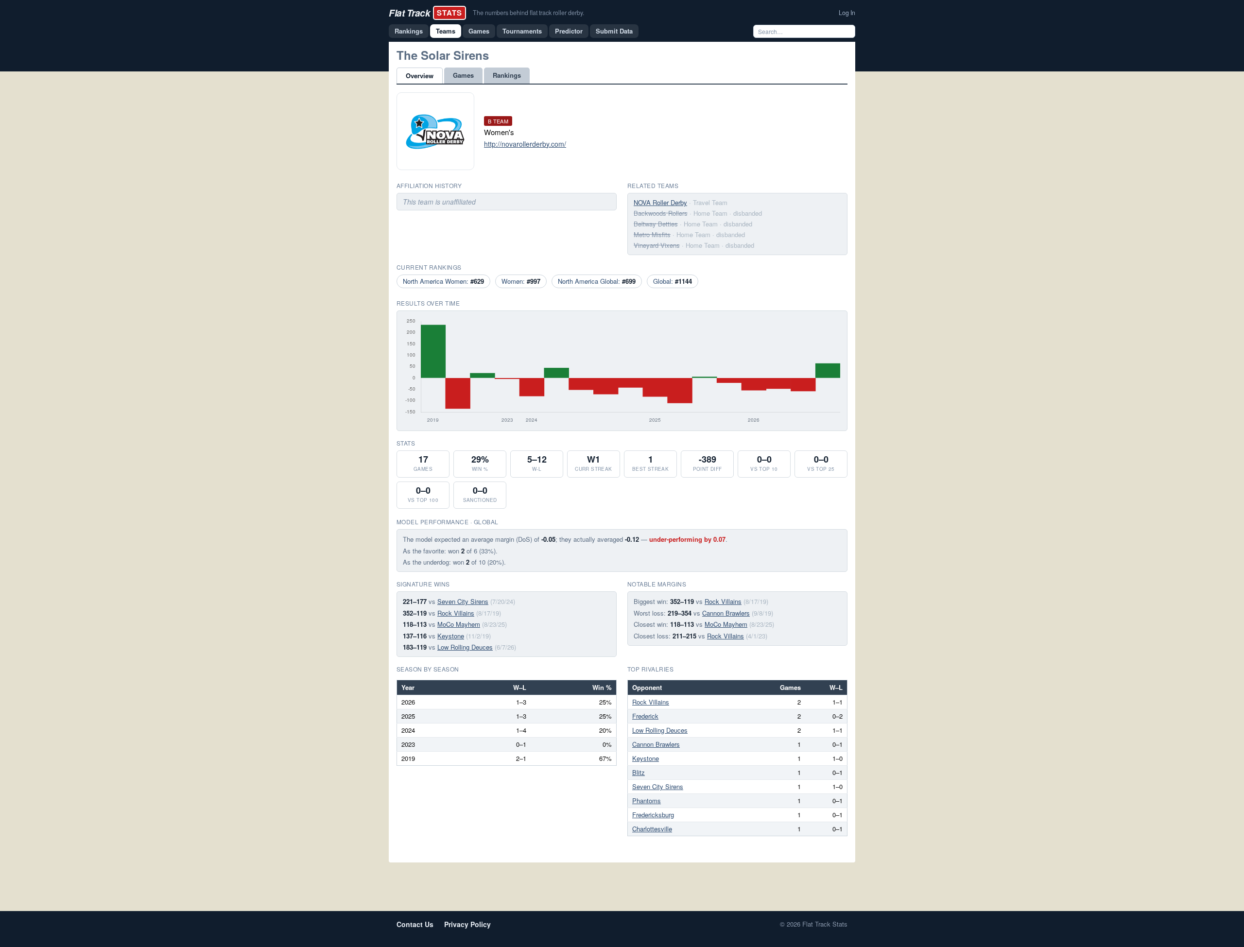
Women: (520, 281)
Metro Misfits (652, 234)
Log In (847, 12)
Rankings (409, 30)
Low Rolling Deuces (465, 647)
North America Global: (597, 281)
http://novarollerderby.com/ (525, 144)
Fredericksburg (653, 814)
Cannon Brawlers (726, 613)
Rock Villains (455, 613)
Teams (445, 30)
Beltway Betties (656, 223)
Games (478, 30)
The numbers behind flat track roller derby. (528, 12)
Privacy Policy (467, 924)
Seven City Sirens (462, 601)
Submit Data (614, 30)
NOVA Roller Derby (660, 202)
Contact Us (415, 924)
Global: (672, 281)
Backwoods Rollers (661, 213)
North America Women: (443, 281)
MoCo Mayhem (458, 624)
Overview (419, 75)
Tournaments (522, 30)
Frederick (645, 716)
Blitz (638, 772)
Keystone (450, 635)
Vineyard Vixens (657, 245)
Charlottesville (652, 828)
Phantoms (646, 800)
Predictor (569, 30)
